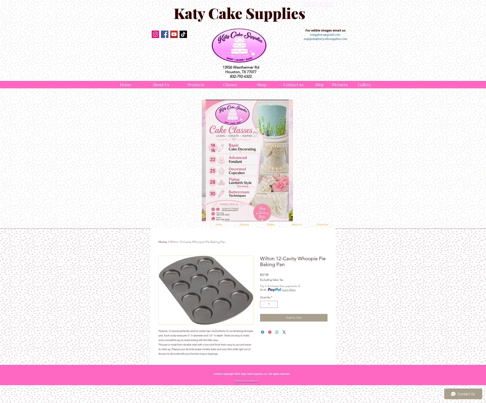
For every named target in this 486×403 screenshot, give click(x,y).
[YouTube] (174, 34)
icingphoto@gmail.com (325, 34)
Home (163, 242)
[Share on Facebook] (262, 332)
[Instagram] (155, 34)
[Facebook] (164, 34)
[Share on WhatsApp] (277, 332)
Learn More (289, 290)
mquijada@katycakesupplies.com (325, 39)
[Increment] (274, 304)
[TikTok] (183, 34)
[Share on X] (284, 332)
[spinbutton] (268, 304)
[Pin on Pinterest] (269, 332)
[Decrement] (263, 304)
